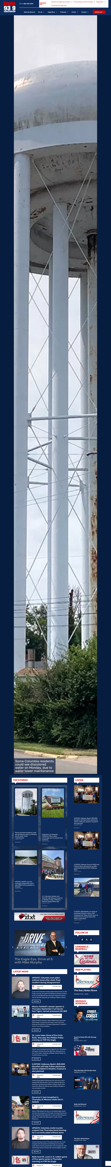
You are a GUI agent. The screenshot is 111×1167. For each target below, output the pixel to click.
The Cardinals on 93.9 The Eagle (83, 2)
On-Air (40, 12)
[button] (13, 947)
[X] (87, 940)
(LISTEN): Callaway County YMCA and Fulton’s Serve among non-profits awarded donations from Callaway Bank (86, 867)
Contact (84, 12)
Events (74, 12)
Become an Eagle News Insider (60, 2)
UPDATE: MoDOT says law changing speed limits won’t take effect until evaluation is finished (24, 884)
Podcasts (63, 12)
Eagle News (99, 2)
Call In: (26, 3)
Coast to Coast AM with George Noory (85, 1038)
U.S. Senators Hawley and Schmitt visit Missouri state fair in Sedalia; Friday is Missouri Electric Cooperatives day (52, 898)
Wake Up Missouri (29, 12)
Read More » (18, 842)
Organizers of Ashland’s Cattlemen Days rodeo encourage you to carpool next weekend (52, 837)
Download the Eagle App (58, 5)
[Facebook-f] (82, 940)
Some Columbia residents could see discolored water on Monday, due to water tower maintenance (26, 835)
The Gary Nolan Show (81, 1138)
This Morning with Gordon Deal (85, 1070)
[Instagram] (91, 940)
